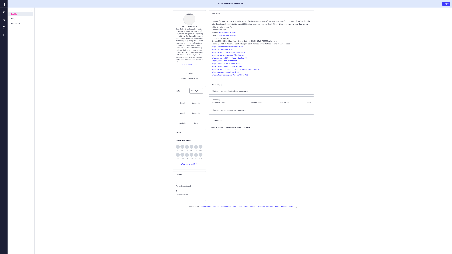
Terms (290, 207)
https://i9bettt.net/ (189, 64)
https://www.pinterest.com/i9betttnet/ (228, 52)
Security (216, 207)
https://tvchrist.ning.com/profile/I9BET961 (230, 75)
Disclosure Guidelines (265, 207)
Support (253, 207)
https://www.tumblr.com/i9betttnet (227, 66)
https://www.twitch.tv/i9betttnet (226, 63)
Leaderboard (226, 207)
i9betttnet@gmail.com (226, 35)
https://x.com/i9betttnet (222, 49)
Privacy (284, 207)
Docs (246, 207)
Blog (234, 207)
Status (240, 207)
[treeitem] (20, 14)
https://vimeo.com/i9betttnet (224, 61)
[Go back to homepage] (4, 4)
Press (277, 207)
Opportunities (206, 207)
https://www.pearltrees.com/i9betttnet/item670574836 (235, 69)
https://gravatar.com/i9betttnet (225, 72)
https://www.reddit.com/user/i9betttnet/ (229, 58)
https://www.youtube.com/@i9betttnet (228, 55)
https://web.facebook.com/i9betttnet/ (228, 47)
